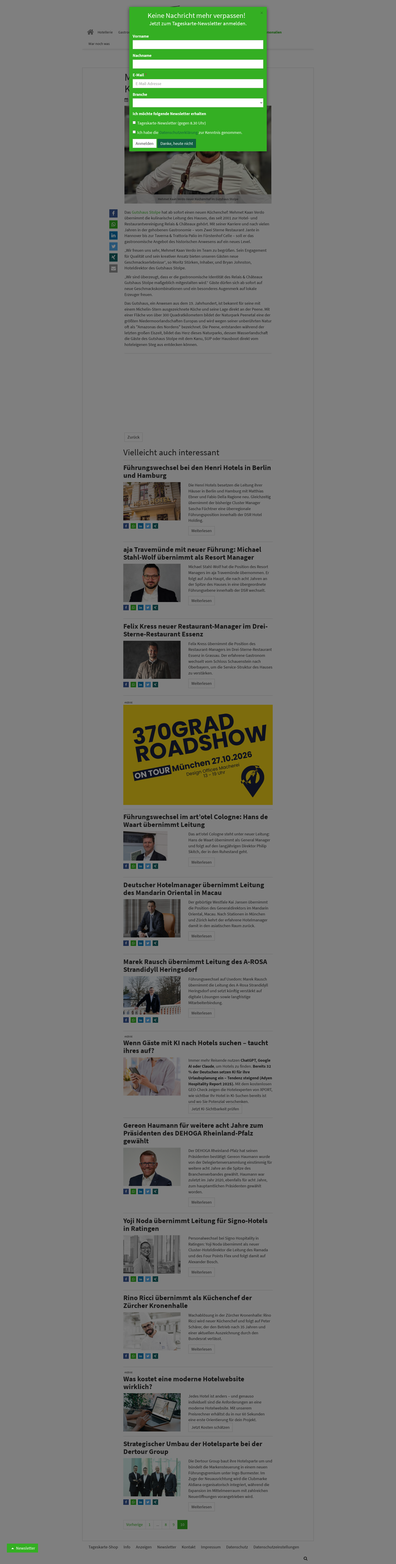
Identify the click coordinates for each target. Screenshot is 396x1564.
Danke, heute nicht (176, 143)
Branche (140, 94)
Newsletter (25, 1548)
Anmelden (145, 143)
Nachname (142, 55)
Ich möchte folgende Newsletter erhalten (169, 113)
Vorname (141, 36)
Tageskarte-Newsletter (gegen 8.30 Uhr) (171, 123)
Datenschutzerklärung (178, 132)
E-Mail (140, 74)
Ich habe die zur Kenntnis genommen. (189, 132)
